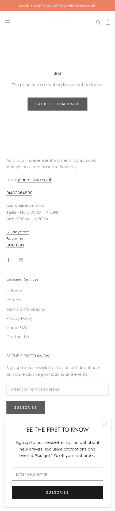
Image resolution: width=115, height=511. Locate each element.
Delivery (14, 291)
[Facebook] (8, 260)
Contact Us (17, 336)
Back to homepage (57, 104)
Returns (13, 300)
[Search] (98, 22)
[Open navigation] (7, 22)
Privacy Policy (19, 318)
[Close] (105, 424)
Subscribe (57, 492)
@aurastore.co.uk (34, 179)
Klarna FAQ (16, 327)
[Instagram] (21, 260)
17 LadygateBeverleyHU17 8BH (17, 238)
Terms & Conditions (25, 309)
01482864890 (19, 193)
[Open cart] (108, 22)
